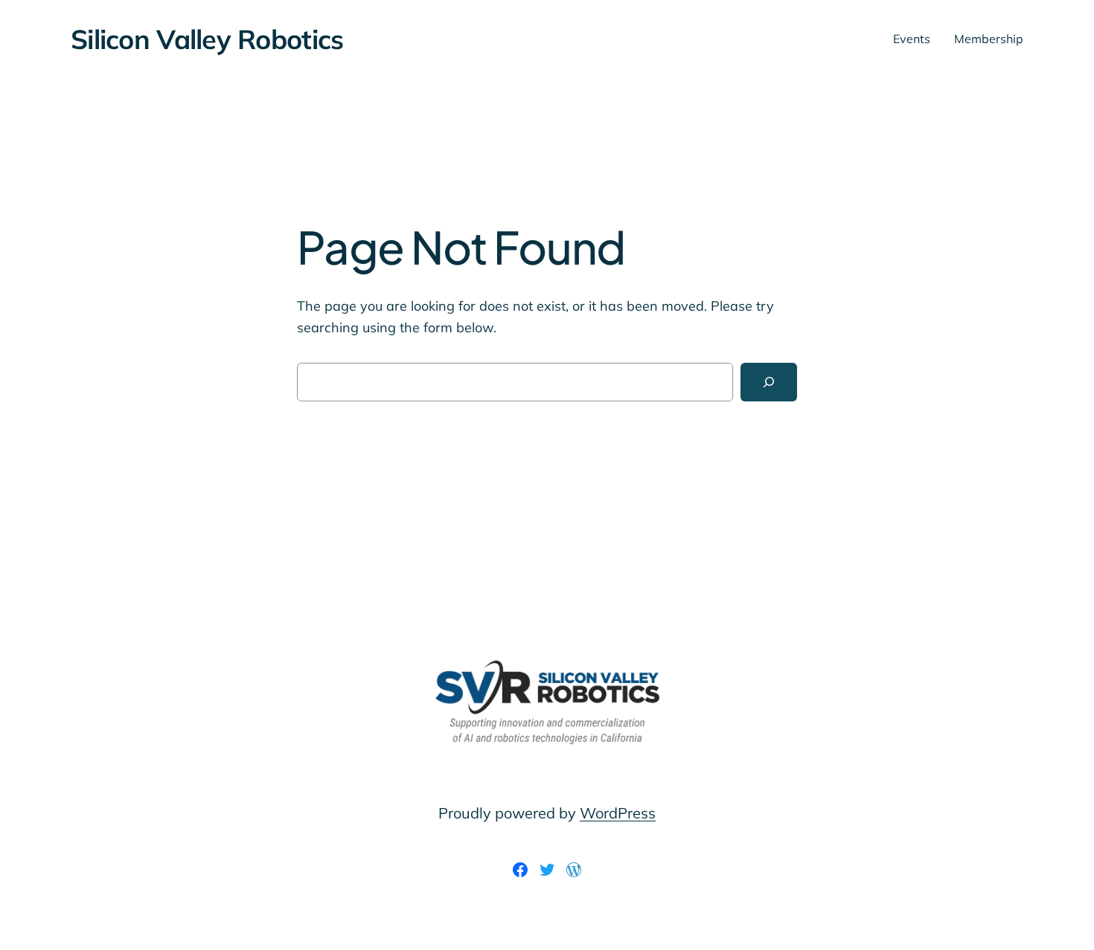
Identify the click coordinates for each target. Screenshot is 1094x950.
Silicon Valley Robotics (207, 39)
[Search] (768, 382)
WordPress (618, 813)
